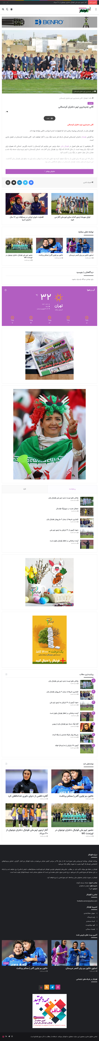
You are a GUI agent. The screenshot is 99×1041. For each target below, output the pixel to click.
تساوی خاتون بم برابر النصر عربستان (81, 255)
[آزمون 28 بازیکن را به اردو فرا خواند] (86, 748)
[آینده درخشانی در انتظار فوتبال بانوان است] (86, 544)
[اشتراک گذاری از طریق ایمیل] (13, 182)
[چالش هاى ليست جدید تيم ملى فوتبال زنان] (86, 501)
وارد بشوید (75, 279)
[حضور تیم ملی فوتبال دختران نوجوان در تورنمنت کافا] (19, 245)
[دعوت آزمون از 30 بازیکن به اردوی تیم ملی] (86, 533)
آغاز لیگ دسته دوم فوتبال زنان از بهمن (65, 724)
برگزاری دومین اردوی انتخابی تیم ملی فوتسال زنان (71, 2)
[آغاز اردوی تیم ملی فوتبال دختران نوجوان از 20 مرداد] (27, 815)
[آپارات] (41, 987)
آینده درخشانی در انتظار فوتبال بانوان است (64, 541)
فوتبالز (84, 137)
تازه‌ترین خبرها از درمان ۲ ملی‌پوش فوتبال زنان (62, 519)
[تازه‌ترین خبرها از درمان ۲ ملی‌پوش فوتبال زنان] (86, 522)
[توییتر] (25, 182)
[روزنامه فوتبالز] (85, 9)
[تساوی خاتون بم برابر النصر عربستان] (80, 245)
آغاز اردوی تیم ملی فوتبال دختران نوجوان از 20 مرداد (27, 831)
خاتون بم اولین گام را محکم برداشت (51, 255)
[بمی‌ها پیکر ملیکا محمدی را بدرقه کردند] (86, 738)
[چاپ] (8, 182)
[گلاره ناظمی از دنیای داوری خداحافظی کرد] (27, 781)
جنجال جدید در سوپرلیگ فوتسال (67, 508)
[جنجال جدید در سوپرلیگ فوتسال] (86, 512)
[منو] (96, 10)
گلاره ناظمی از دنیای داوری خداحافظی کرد (28, 796)
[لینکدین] (19, 182)
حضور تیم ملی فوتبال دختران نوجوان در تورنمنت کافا (19, 256)
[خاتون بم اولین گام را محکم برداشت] (49, 245)
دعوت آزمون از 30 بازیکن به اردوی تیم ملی (64, 530)
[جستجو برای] (3, 10)
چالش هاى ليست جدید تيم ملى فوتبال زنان (63, 498)
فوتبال (86, 98)
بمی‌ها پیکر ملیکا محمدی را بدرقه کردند (65, 735)
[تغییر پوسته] (7, 10)
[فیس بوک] (31, 182)
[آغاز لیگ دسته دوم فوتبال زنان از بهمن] (86, 727)
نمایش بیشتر (50, 171)
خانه (90, 98)
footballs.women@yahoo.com (87, 901)
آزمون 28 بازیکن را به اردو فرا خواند (66, 745)
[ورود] (11, 10)
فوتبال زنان (65, 146)
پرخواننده (72, 489)
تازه (24, 489)
